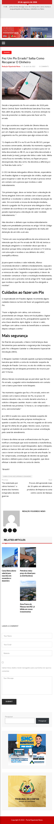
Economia (7, 52)
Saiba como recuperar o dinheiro (17, 476)
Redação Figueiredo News (11, 66)
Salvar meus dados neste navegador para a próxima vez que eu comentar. (26, 669)
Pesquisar (9, 716)
